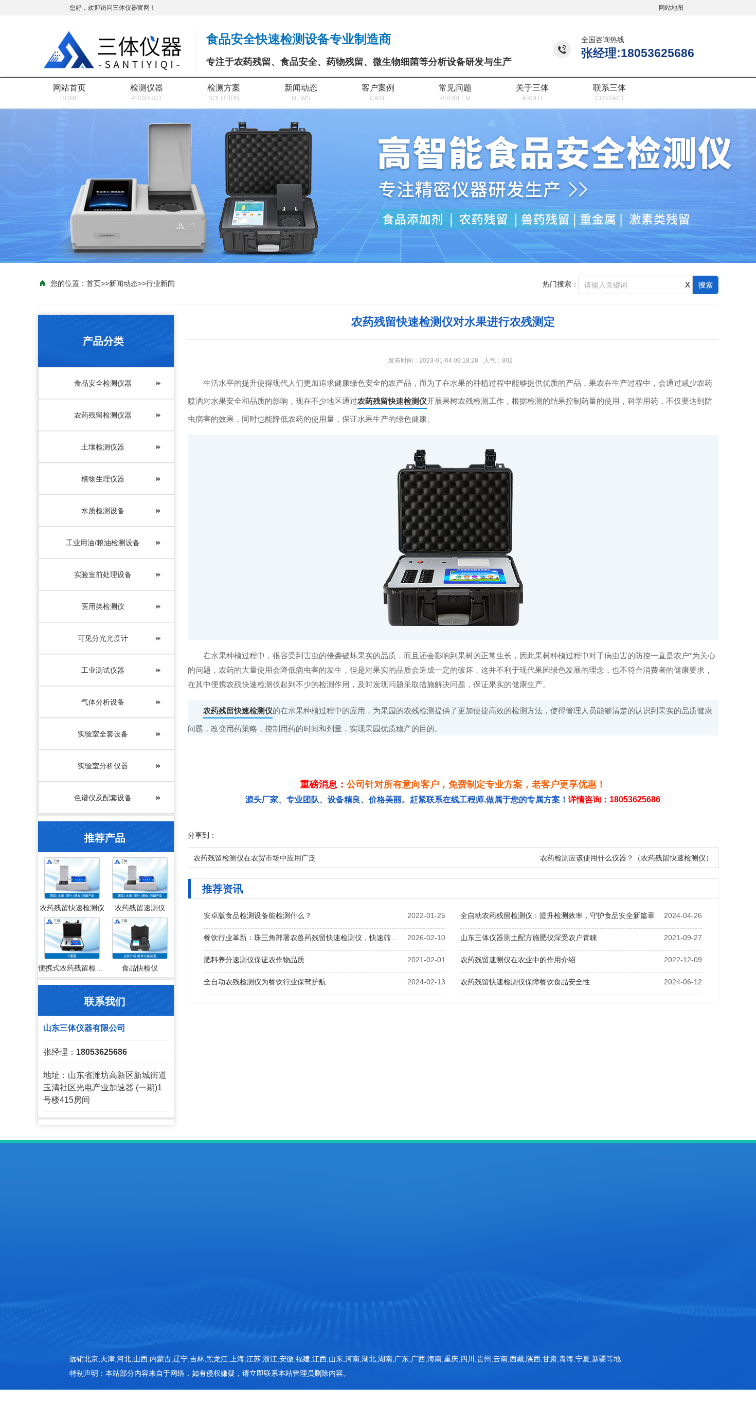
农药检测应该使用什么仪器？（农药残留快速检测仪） (626, 858)
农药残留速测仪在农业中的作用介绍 (517, 960)
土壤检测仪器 (102, 447)
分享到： (202, 835)
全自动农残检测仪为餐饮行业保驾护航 (265, 982)
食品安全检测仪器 (103, 383)
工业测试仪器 (102, 670)
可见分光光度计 (103, 638)
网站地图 (671, 7)
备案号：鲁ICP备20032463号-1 (569, 1350)
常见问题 (455, 87)
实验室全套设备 (103, 734)
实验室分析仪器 (103, 766)
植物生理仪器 (102, 479)
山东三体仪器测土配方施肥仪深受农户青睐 (528, 937)
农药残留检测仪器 (103, 415)
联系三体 (609, 87)
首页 (93, 283)
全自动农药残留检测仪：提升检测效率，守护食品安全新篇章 (557, 915)
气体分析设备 (102, 702)
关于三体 (532, 87)
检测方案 (223, 87)
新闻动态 (300, 87)
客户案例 (378, 87)
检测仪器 (146, 87)
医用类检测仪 (102, 606)
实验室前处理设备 (103, 574)
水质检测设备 (102, 511)
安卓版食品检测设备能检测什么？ (258, 915)
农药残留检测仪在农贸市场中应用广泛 (254, 858)
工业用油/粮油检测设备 (103, 542)
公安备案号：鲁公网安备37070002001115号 (589, 1368)
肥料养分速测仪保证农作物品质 (254, 960)
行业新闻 (160, 283)
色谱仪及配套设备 (103, 798)
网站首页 (69, 87)
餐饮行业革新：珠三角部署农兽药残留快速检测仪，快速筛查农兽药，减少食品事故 (304, 937)
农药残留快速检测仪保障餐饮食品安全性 (525, 982)
